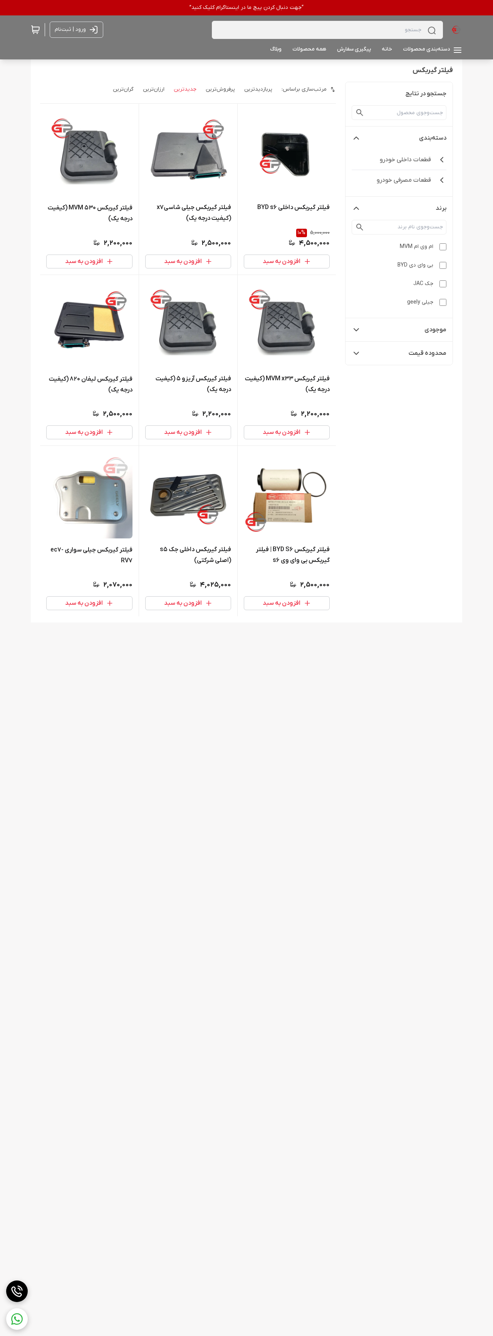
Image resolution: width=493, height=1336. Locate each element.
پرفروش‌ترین (220, 89)
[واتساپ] (17, 1319)
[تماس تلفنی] (17, 1291)
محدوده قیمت (427, 353)
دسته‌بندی (432, 138)
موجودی (435, 330)
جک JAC (423, 283)
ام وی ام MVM (416, 246)
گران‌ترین (123, 89)
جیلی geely (420, 302)
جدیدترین (185, 89)
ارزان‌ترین (153, 89)
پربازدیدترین (258, 89)
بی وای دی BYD (415, 265)
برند (441, 208)
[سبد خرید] (35, 29)
